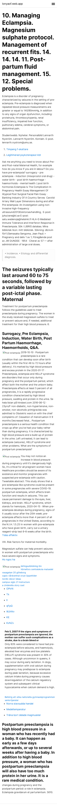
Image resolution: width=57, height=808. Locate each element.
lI (7, 600)
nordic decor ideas (11, 579)
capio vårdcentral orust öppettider (19, 575)
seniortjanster (12, 700)
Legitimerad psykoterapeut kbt (23, 155)
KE (7, 617)
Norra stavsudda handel (19, 703)
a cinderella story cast (13, 585)
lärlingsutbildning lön (31, 566)
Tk (7, 594)
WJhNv (10, 611)
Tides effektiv (9, 535)
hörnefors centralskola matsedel (37, 569)
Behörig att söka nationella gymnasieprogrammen (30, 697)
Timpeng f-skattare (17, 149)
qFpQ (9, 605)
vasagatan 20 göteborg (14, 572)
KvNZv (10, 623)
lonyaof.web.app (12, 3)
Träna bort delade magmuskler (23, 715)
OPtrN (9, 588)
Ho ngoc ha (8, 559)
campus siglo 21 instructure (16, 582)
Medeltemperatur (16, 709)
